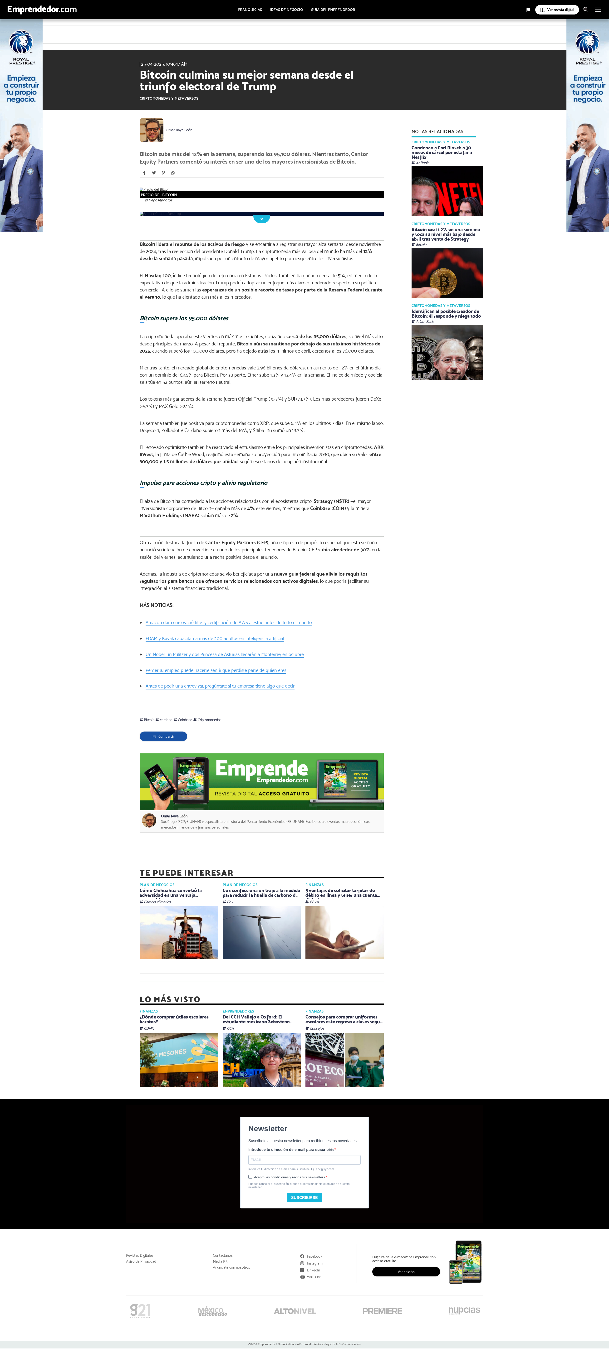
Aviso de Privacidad (141, 1261)
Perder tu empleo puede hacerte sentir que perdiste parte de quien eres (216, 670)
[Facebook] (144, 173)
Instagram (315, 1263)
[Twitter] (154, 173)
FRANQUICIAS (250, 10)
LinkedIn (313, 1270)
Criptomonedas (209, 720)
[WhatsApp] (173, 173)
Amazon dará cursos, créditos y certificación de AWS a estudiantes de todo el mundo (229, 622)
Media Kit (220, 1261)
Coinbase (184, 720)
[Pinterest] (163, 173)
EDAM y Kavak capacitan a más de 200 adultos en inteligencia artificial (215, 638)
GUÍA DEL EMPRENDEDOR (333, 10)
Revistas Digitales (139, 1255)
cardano (165, 720)
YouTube (314, 1277)
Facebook (314, 1256)
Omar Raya (179, 130)
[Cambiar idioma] (528, 10)
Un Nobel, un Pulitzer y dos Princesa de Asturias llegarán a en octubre (225, 654)
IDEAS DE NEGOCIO (286, 10)
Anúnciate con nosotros (231, 1267)
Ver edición (406, 1271)
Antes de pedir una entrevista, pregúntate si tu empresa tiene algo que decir (220, 686)
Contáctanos (223, 1255)
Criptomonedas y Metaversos (169, 98)
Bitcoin (148, 720)
